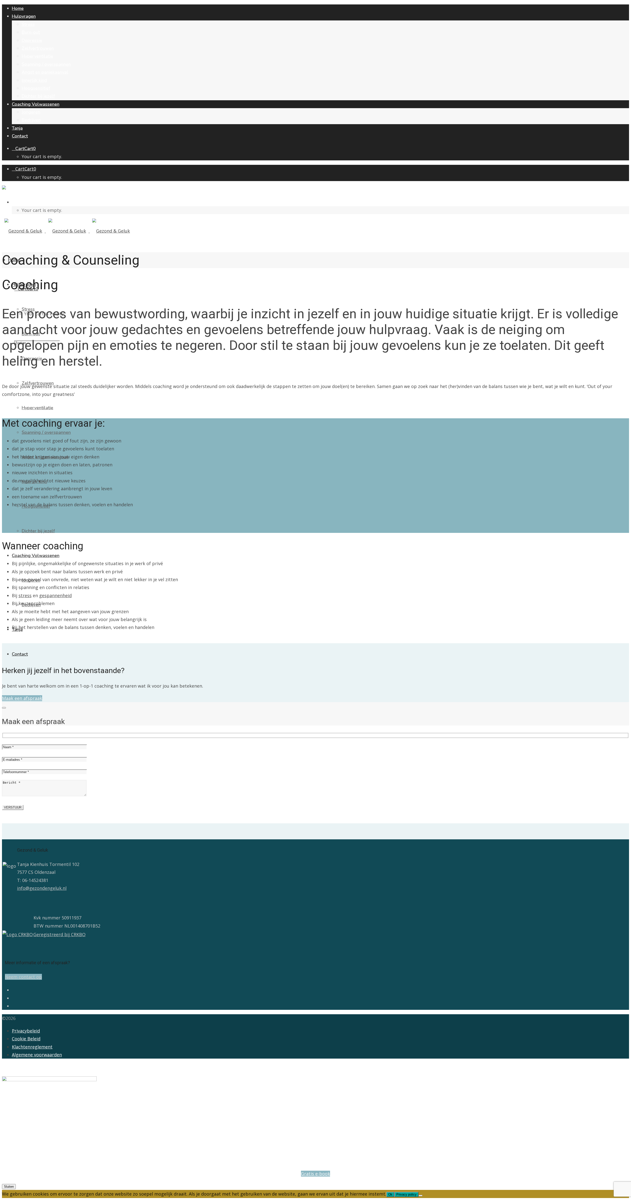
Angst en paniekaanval (45, 72)
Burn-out (31, 32)
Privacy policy (406, 1194)
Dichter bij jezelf (38, 96)
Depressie (32, 40)
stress (25, 595)
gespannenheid (55, 595)
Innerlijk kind (34, 80)
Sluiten (9, 1186)
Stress (28, 24)
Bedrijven (31, 120)
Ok (390, 1194)
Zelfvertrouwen (38, 48)
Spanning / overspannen (46, 64)
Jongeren (31, 112)
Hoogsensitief (36, 88)
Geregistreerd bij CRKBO (59, 934)
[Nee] (420, 1195)
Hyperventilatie (37, 56)
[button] (22, 698)
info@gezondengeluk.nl (42, 888)
